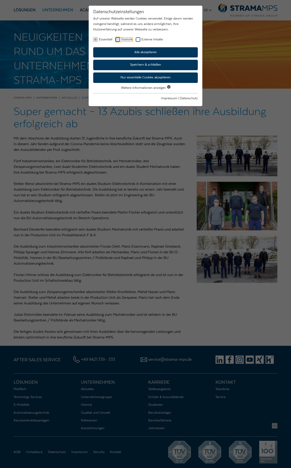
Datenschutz (189, 98)
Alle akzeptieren (145, 52)
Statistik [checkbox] (127, 39)
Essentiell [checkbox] (105, 39)
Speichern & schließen (145, 65)
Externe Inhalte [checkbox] (152, 39)
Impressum (169, 98)
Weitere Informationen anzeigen (144, 88)
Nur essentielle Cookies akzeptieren (145, 77)
